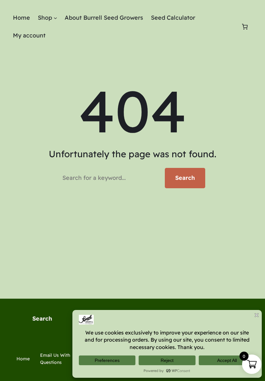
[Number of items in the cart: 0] (245, 26)
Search (185, 177)
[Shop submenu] (55, 18)
